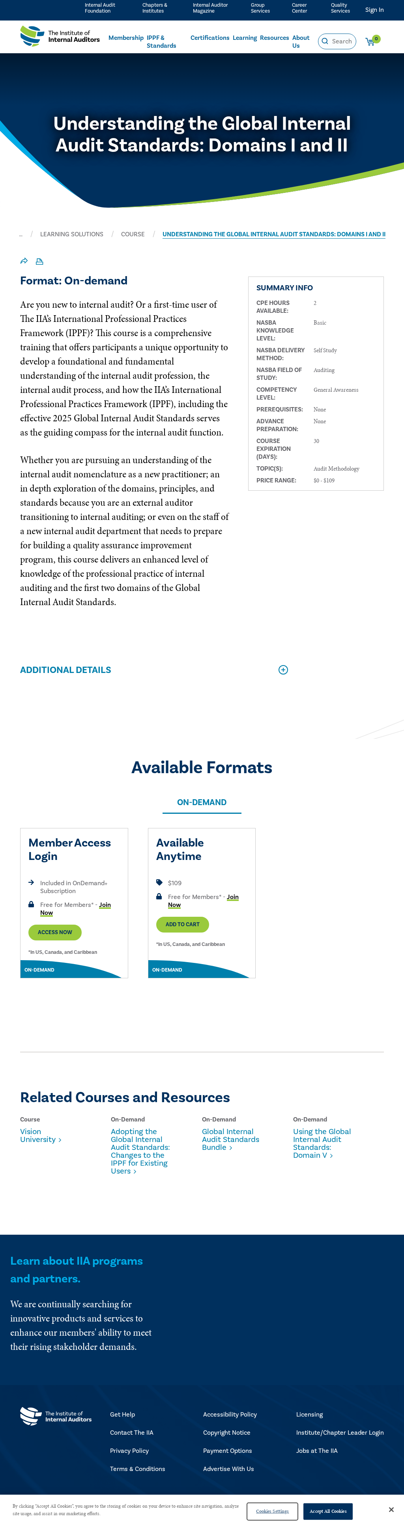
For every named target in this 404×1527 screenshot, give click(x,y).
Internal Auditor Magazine (210, 8)
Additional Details (65, 670)
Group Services (260, 8)
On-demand (201, 802)
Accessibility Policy (230, 1415)
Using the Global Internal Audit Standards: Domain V (322, 1144)
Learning (245, 38)
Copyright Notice (227, 1433)
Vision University (38, 1136)
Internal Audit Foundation (100, 8)
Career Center (299, 8)
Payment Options (227, 1451)
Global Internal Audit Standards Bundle (230, 1140)
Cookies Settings (272, 1511)
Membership (126, 38)
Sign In (374, 10)
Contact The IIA (131, 1433)
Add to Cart (183, 924)
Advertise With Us (228, 1469)
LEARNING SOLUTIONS (71, 234)
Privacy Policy (129, 1451)
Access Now (55, 932)
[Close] (391, 1509)
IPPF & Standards (161, 42)
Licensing (309, 1415)
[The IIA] (60, 38)
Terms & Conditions (137, 1469)
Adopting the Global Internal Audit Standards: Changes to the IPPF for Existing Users (140, 1151)
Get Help (122, 1415)
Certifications (210, 38)
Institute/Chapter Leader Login (340, 1433)
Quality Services (340, 8)
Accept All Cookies (328, 1511)
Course (133, 234)
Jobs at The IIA (317, 1451)
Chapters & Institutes (154, 8)
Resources (274, 38)
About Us (301, 42)
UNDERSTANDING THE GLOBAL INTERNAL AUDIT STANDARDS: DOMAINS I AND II (274, 234)
